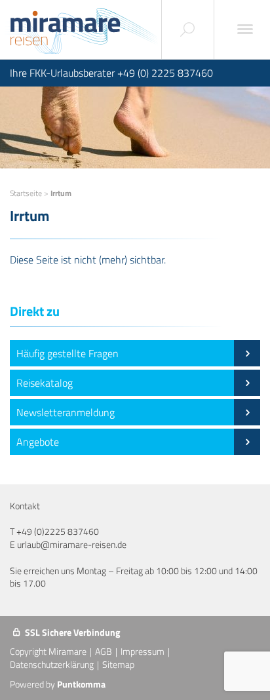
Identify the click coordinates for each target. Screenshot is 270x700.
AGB (103, 651)
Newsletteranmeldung (65, 412)
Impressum (142, 651)
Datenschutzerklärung (52, 664)
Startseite (26, 193)
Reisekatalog (44, 383)
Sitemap (118, 664)
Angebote (37, 442)
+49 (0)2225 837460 (57, 531)
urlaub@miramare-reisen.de (71, 544)
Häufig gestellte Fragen (67, 353)
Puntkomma (81, 684)
